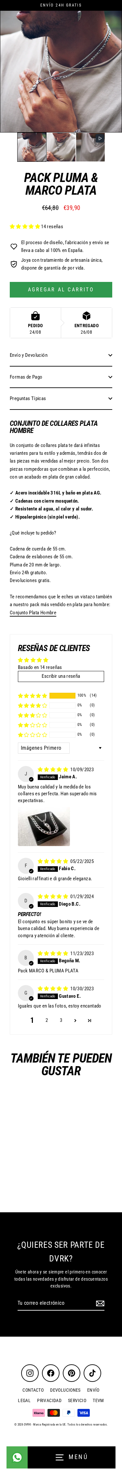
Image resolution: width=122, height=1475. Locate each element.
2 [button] (47, 1020)
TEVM (98, 1400)
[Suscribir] (99, 1303)
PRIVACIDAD (49, 1400)
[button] (32, 147)
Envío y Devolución (28, 355)
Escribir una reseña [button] (61, 676)
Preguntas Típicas (28, 398)
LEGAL (24, 1400)
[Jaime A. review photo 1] (44, 826)
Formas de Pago (26, 377)
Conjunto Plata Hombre (33, 613)
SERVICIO (77, 1400)
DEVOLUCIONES (65, 1390)
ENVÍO (93, 1390)
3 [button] (61, 1020)
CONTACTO (33, 1390)
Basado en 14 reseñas (40, 667)
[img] (53, 769)
